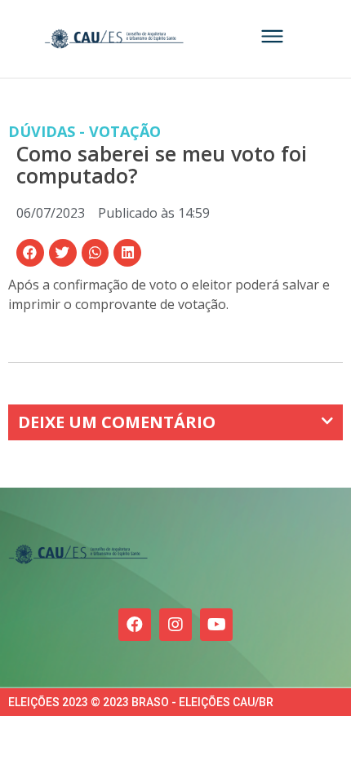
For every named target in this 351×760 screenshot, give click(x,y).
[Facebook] (134, 624)
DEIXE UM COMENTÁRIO (116, 422)
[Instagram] (175, 624)
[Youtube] (216, 624)
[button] (30, 253)
